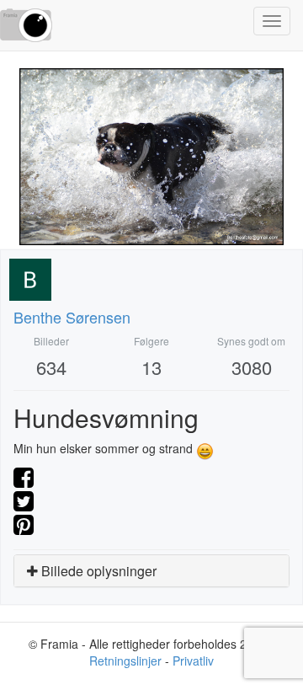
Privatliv (193, 660)
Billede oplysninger (97, 570)
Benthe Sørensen (71, 317)
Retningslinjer (125, 660)
